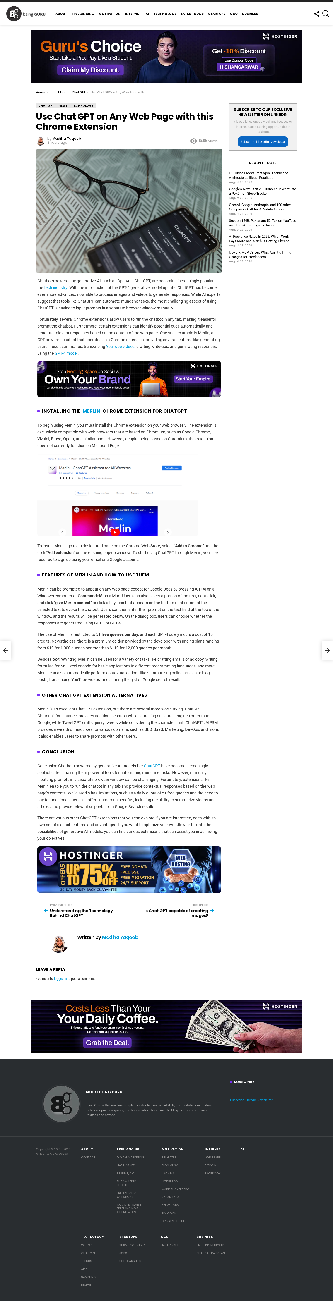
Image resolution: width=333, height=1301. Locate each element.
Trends (86, 1261)
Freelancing (83, 14)
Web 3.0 (86, 1245)
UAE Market (126, 1165)
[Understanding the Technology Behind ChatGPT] (5, 650)
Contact (88, 1157)
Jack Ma (168, 1173)
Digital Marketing (130, 1157)
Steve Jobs (170, 1205)
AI (147, 14)
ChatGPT (152, 765)
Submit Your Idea (132, 1245)
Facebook (213, 1173)
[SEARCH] (326, 13)
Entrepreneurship (210, 1245)
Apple (85, 1269)
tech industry (55, 287)
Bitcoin (210, 1165)
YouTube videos (120, 346)
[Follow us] (316, 13)
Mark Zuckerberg (175, 1189)
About (61, 14)
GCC (234, 14)
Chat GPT (88, 1253)
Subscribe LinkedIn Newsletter (263, 141)
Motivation (110, 14)
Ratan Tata (170, 1197)
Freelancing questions (126, 1195)
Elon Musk (170, 1165)
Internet (133, 14)
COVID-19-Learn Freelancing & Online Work (129, 1208)
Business (250, 14)
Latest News (192, 14)
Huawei (86, 1285)
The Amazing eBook (126, 1183)
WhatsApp (213, 1157)
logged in (60, 979)
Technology (164, 14)
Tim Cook (169, 1213)
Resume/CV (125, 1173)
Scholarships (130, 1261)
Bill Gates (169, 1157)
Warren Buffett (174, 1221)
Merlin (91, 411)
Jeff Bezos (170, 1181)
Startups (216, 14)
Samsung (88, 1277)
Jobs (123, 1253)
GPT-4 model (66, 353)
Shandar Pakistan (211, 1253)
